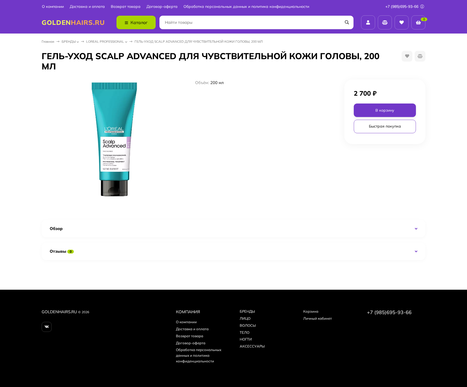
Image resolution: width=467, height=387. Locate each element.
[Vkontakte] (47, 327)
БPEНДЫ (69, 41)
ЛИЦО (245, 318)
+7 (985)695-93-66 (402, 6)
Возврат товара (126, 6)
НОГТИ (246, 339)
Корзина (310, 311)
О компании (53, 6)
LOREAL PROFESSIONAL (105, 41)
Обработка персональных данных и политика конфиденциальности (246, 6)
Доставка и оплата (87, 6)
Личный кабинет (317, 318)
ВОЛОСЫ (248, 325)
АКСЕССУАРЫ (252, 346)
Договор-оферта (162, 6)
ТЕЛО (244, 332)
